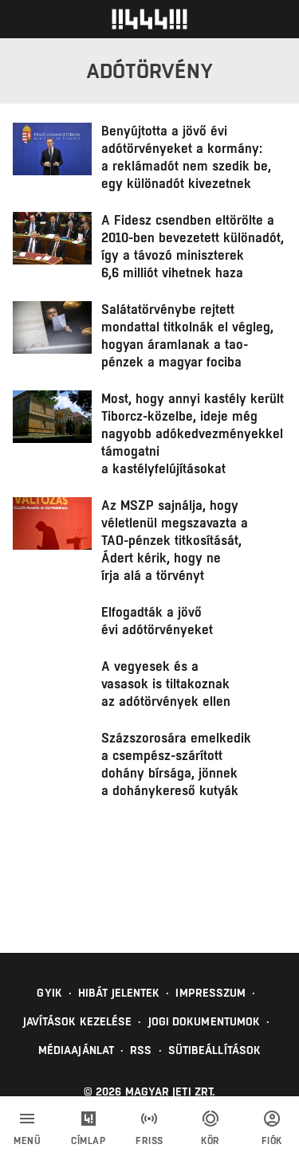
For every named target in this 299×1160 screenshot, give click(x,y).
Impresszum (210, 992)
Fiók (272, 1140)
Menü (27, 1140)
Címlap (88, 1140)
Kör (210, 1140)
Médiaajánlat (76, 1050)
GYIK (49, 992)
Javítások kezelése (77, 1021)
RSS (140, 1050)
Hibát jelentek (118, 992)
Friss (149, 1140)
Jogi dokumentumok (204, 1021)
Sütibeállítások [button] (215, 1050)
